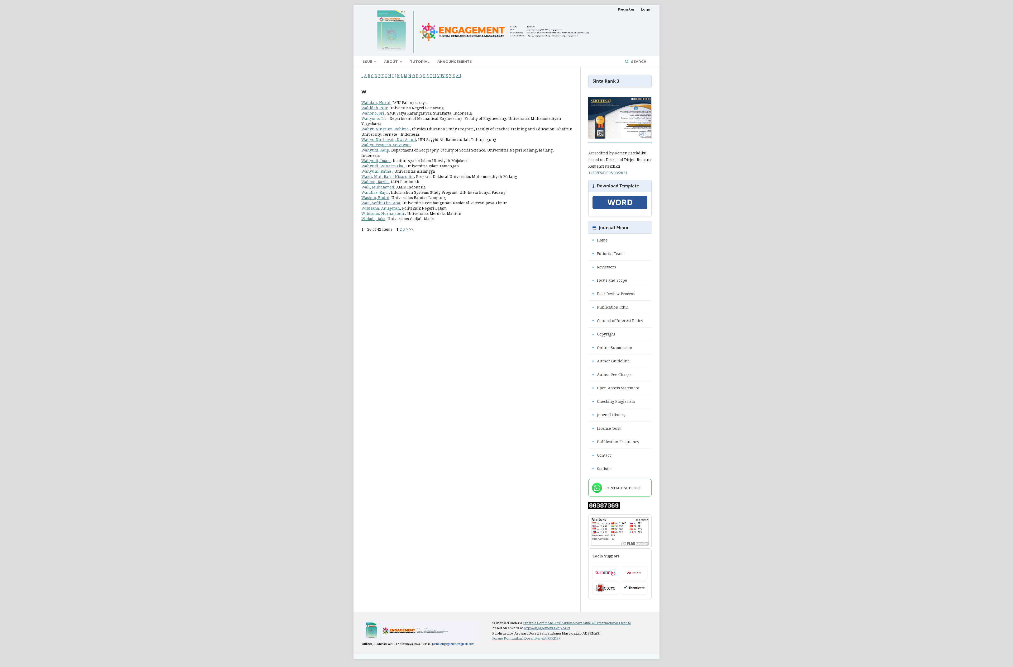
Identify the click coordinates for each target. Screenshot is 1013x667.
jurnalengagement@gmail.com (453, 644)
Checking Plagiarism (613, 401)
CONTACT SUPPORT (623, 487)
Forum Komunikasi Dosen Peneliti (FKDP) (526, 638)
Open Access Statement (615, 387)
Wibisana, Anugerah (380, 208)
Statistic (601, 468)
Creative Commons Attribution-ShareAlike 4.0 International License (577, 623)
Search (638, 61)
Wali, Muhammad (377, 187)
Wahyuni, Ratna (376, 171)
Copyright (603, 334)
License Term (607, 428)
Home (600, 240)
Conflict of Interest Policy (617, 320)
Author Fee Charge (612, 374)
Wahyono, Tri (374, 118)
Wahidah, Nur (374, 107)
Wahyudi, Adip (375, 150)
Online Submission (612, 347)
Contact (601, 455)
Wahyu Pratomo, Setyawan (386, 144)
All (458, 75)
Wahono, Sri (373, 113)
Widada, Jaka (373, 218)
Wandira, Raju (375, 192)
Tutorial (419, 61)
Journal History (608, 414)
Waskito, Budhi (375, 197)
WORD (620, 202)
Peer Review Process (613, 293)
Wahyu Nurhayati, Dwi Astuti (388, 139)
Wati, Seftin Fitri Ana (380, 202)
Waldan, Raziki (375, 181)
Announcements (454, 61)
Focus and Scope (609, 280)
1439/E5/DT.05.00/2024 (607, 172)
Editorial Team (608, 253)
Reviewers (604, 266)
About (391, 61)
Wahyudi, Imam (376, 160)
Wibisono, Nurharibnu (383, 213)
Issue (367, 61)
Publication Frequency (615, 441)
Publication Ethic (610, 307)
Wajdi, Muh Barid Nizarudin (387, 176)
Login (646, 9)
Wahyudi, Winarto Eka (382, 165)
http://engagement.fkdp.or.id (547, 628)
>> (411, 229)
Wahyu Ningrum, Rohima (385, 128)
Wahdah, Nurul (375, 102)
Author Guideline (611, 360)
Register (626, 9)
